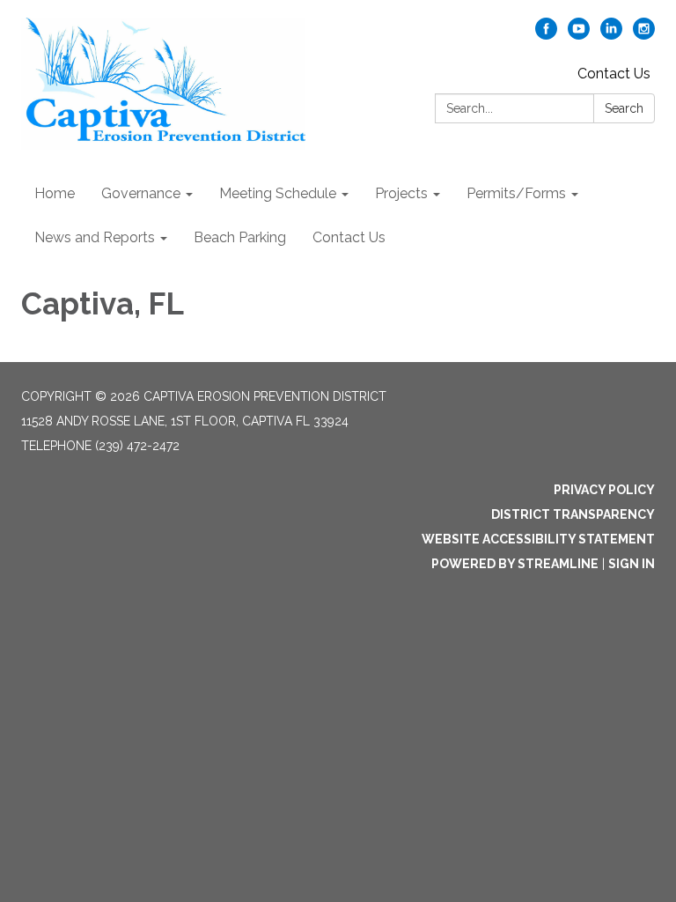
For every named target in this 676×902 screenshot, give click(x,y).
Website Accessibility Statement (538, 539)
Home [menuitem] (54, 193)
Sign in (631, 564)
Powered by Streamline (515, 564)
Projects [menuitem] (401, 193)
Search (624, 108)
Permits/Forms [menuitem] (516, 193)
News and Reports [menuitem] (94, 237)
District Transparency (573, 514)
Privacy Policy (604, 490)
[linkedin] (611, 34)
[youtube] (579, 34)
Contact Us (613, 73)
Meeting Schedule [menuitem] (277, 193)
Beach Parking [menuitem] (240, 237)
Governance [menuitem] (140, 193)
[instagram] (644, 34)
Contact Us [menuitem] (349, 237)
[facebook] (546, 34)
